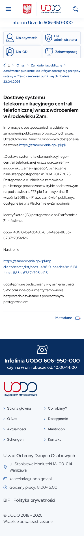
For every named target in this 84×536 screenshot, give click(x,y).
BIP (6, 500)
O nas (21, 65)
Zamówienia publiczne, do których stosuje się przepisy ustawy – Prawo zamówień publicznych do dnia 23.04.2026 (41, 76)
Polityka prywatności (34, 500)
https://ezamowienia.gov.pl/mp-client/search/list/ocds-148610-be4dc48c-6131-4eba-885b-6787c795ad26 (40, 267)
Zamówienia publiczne (46, 65)
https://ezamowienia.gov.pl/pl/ (42, 145)
